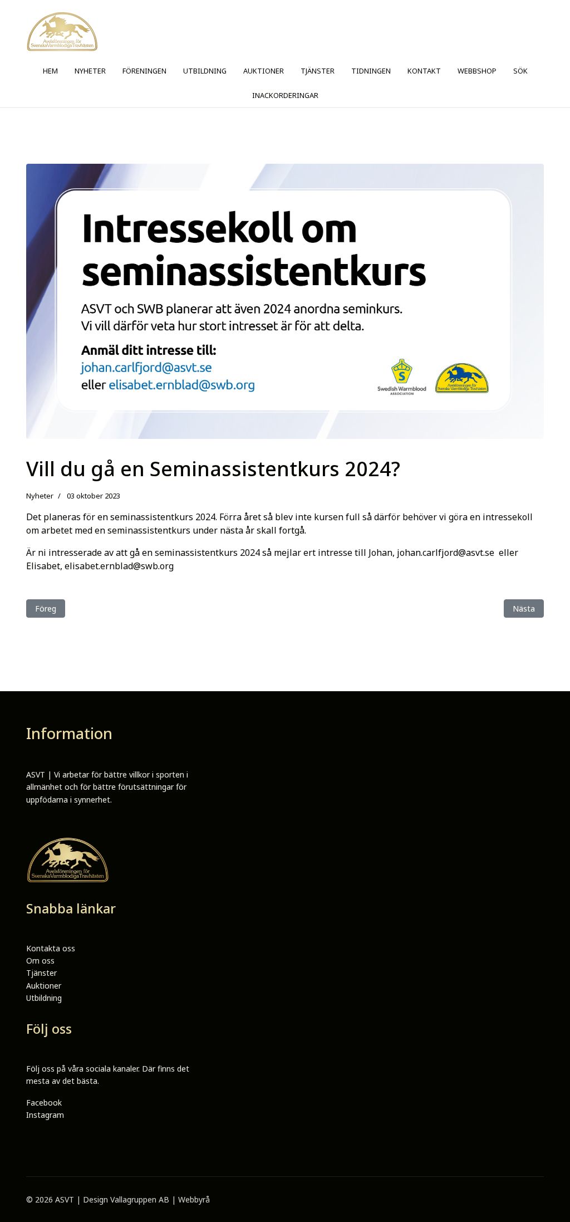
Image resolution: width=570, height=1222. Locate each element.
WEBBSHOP (477, 71)
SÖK (520, 71)
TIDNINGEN (371, 71)
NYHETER (90, 71)
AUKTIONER (263, 71)
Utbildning (44, 998)
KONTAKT (424, 71)
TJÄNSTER (318, 71)
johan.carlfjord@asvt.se (445, 552)
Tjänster (41, 972)
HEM (50, 71)
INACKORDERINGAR (285, 95)
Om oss (40, 960)
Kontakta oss (50, 948)
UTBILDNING (205, 71)
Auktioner (43, 985)
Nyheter (39, 496)
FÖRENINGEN (144, 71)
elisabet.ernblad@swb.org (119, 566)
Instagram (45, 1114)
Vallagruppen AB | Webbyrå (160, 1199)
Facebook (44, 1102)
